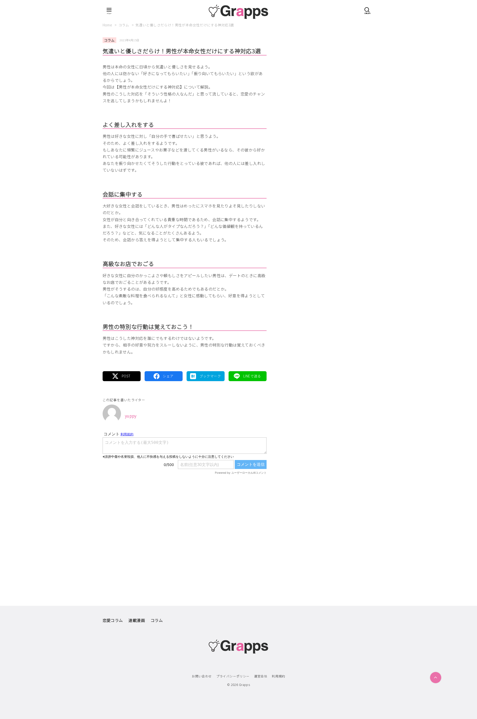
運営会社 (261, 676)
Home (108, 24)
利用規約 (278, 676)
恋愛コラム (113, 620)
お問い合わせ (202, 676)
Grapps (244, 684)
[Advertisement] (185, 529)
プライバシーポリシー (233, 676)
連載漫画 (136, 620)
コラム (124, 24)
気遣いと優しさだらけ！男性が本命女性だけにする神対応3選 (184, 24)
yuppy (131, 416)
